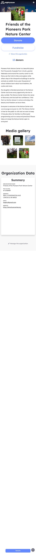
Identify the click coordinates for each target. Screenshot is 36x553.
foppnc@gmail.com (9, 202)
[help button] (33, 550)
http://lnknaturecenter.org (12, 207)
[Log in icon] (33, 2)
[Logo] (8, 2)
